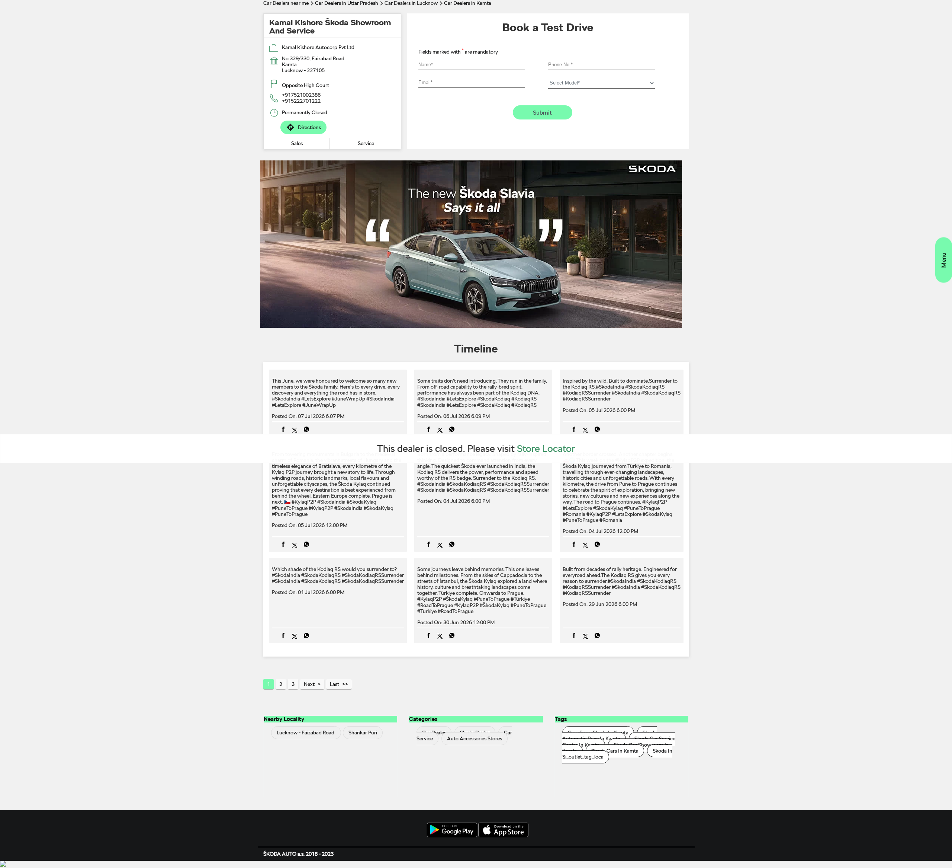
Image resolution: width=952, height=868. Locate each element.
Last (334, 684)
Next (309, 684)
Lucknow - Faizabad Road (305, 733)
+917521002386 (301, 95)
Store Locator (546, 448)
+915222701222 (301, 101)
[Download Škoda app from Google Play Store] (452, 830)
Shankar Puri (362, 733)
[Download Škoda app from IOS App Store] (503, 830)
